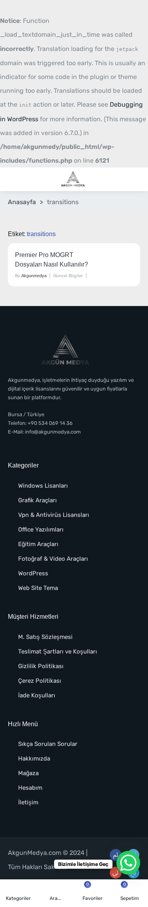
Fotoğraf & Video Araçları (53, 558)
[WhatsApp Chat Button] (128, 863)
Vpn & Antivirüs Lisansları (53, 514)
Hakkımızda (34, 758)
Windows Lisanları (43, 485)
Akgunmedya (34, 275)
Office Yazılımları (41, 529)
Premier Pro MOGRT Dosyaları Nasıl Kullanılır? (51, 260)
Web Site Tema (38, 588)
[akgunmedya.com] (73, 179)
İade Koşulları (36, 695)
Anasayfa (22, 202)
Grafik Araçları (37, 500)
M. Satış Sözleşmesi (45, 636)
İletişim (28, 802)
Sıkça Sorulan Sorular (47, 743)
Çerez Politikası (39, 680)
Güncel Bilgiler (68, 275)
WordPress (33, 573)
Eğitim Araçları (38, 544)
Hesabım (30, 787)
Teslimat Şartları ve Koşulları (57, 651)
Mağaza (28, 773)
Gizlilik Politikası (41, 666)
